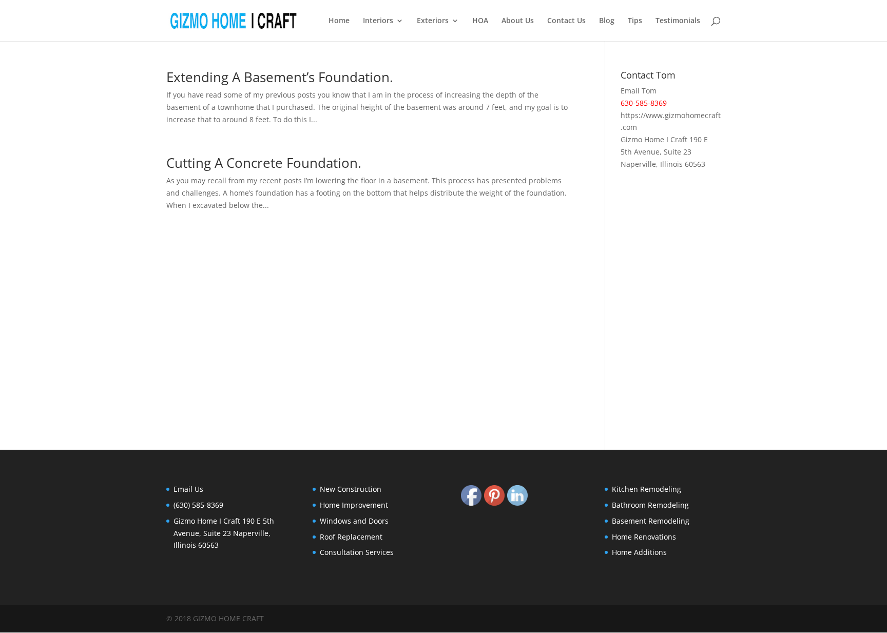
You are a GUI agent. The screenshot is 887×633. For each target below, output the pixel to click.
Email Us (188, 489)
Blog (606, 21)
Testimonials (677, 21)
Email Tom (639, 90)
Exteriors (433, 21)
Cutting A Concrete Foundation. (263, 163)
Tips (635, 21)
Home (339, 21)
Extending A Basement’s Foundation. (279, 77)
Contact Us (566, 21)
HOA (480, 21)
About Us (518, 21)
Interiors (378, 21)
